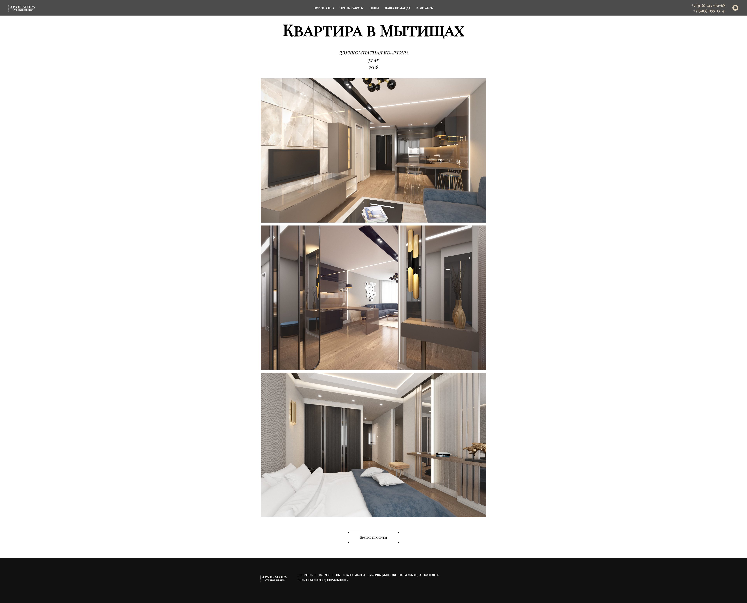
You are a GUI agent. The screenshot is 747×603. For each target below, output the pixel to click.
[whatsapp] (735, 8)
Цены (374, 8)
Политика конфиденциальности (323, 580)
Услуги (324, 575)
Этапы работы (352, 8)
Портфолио (324, 8)
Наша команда (397, 8)
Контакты (425, 8)
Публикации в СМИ (382, 575)
